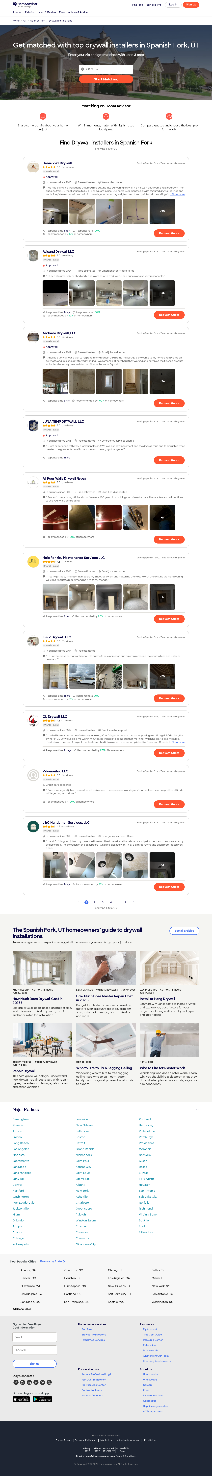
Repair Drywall (24, 1071)
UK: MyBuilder (150, 1440)
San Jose (19, 1179)
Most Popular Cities (23, 1261)
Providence (147, 1143)
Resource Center (153, 1339)
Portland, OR (72, 1294)
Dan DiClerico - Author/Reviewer (161, 990)
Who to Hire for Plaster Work (162, 1068)
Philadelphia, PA (31, 1294)
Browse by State (51, 1261)
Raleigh (81, 1214)
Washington (21, 1196)
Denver (18, 1185)
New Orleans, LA (119, 1286)
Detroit (80, 1143)
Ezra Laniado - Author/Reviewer (97, 990)
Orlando (18, 1220)
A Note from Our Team (156, 1355)
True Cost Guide (152, 1334)
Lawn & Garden (47, 12)
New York (82, 1190)
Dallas (143, 1167)
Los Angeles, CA (119, 1278)
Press (146, 1390)
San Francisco (22, 1173)
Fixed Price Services (93, 1339)
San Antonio (147, 1190)
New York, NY (161, 1286)
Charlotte (82, 1202)
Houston (144, 1185)
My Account (150, 1329)
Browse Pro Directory (93, 1334)
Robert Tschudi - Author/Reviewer (35, 1062)
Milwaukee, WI (30, 1286)
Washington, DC (162, 1302)
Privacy (86, 1449)
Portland (145, 1119)
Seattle (144, 1220)
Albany (80, 1185)
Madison (144, 1226)
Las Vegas (82, 1179)
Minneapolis (84, 1155)
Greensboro (84, 1208)
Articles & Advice (78, 12)
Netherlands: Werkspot (128, 1440)
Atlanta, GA (28, 1270)
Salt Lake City (148, 1196)
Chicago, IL (115, 1270)
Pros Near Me (150, 1350)
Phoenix (18, 1125)
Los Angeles (21, 1149)
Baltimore (82, 1131)
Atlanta (17, 1232)
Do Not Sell (109, 1449)
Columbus (82, 1238)
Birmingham (21, 1119)
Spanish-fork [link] (37, 20)
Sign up (35, 1363)
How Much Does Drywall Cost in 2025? (37, 1001)
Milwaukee (146, 1232)
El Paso (144, 1173)
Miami (17, 1214)
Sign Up (191, 4)
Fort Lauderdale (24, 1202)
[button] (55, 211)
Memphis (145, 1149)
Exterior (29, 12)
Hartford (18, 1190)
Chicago (18, 1238)
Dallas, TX (158, 1270)
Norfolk (144, 1202)
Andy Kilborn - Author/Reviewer (33, 990)
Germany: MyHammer (86, 1440)
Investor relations (153, 1395)
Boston (80, 1137)
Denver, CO (28, 1278)
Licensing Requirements (157, 1361)
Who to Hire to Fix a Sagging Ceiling (104, 1068)
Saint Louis (83, 1173)
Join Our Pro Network (93, 1379)
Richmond (146, 1208)
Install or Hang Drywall (157, 999)
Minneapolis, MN (75, 1286)
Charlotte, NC (73, 1270)
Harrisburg (146, 1125)
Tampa (17, 1226)
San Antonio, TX (162, 1294)
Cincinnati (82, 1226)
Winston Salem (86, 1220)
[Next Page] (134, 902)
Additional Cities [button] (22, 1309)
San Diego (19, 1167)
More (62, 12)
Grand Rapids (85, 1149)
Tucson (17, 1131)
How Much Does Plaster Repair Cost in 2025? (104, 998)
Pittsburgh (146, 1137)
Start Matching (106, 79)
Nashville (145, 1155)
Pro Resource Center (93, 1384)
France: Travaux (64, 1440)
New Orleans (84, 1125)
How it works (150, 1374)
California (96, 1449)
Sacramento (21, 1161)
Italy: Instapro (106, 1440)
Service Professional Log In (96, 1374)
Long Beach (21, 1143)
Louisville (82, 1119)
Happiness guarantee (155, 1406)
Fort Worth (146, 1179)
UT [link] (24, 20)
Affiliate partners (153, 1411)
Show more (178, 194)
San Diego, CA (30, 1302)
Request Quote (169, 233)
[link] (106, 167)
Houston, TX (72, 1278)
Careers (147, 1384)
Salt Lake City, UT (119, 1294)
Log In (173, 4)
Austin (143, 1161)
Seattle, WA (116, 1302)
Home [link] (16, 20)
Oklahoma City (86, 1244)
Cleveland (82, 1232)
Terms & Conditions (126, 1456)
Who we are (150, 1379)
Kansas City (83, 1167)
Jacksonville (21, 1208)
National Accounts (92, 1395)
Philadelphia (147, 1131)
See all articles (184, 930)
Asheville (82, 1196)
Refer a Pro (149, 1345)
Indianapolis (21, 1244)
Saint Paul (82, 1161)
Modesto (19, 1155)
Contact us (149, 1400)
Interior (17, 12)
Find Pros (86, 1329)
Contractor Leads (91, 1390)
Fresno (17, 1137)
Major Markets (26, 1109)
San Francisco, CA (76, 1302)
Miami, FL (158, 1278)
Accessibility (122, 1449)
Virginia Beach (148, 1214)
